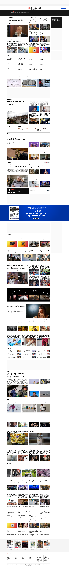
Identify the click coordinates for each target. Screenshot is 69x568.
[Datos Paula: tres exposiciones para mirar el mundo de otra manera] (29, 408)
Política (4, 4)
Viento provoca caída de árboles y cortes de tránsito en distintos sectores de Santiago (34, 58)
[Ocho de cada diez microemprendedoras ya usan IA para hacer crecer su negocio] (23, 458)
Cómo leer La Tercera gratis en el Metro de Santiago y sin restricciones (43, 251)
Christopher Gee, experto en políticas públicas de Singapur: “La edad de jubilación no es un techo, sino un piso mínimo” (14, 466)
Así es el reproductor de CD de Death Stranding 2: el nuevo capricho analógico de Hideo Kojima (23, 237)
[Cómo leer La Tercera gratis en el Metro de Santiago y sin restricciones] (43, 257)
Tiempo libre (9, 429)
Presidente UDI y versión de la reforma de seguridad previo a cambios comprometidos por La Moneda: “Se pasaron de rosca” (33, 68)
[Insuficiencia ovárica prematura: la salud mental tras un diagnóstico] (43, 408)
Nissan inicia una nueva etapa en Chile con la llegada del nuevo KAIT (22, 481)
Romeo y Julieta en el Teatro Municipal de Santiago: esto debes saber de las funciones (17, 432)
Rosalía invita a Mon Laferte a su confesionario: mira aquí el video (23, 517)
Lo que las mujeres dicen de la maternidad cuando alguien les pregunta (13, 402)
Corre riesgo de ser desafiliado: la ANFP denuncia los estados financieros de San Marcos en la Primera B (45, 267)
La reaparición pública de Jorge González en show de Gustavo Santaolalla (34, 291)
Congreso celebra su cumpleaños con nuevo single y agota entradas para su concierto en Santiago (11, 321)
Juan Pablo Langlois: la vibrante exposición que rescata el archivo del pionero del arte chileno (11, 417)
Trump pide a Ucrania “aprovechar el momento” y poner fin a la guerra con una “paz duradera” (45, 33)
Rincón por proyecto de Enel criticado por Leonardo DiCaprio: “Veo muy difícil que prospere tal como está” (12, 68)
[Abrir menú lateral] (1, 8)
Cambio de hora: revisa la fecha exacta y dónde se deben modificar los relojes (28, 251)
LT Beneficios (28, 4)
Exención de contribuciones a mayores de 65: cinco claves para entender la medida (17, 166)
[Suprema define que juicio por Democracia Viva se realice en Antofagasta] (12, 502)
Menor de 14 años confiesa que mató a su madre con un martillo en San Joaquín (45, 114)
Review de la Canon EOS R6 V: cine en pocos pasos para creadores (12, 237)
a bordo (41, 175)
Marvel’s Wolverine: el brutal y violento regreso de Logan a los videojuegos (34, 320)
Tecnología (12, 4)
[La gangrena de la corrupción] (27, 128)
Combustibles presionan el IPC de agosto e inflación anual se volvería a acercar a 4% (43, 76)
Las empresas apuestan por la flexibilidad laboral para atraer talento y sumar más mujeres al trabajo (45, 452)
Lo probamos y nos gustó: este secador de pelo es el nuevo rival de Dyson (45, 530)
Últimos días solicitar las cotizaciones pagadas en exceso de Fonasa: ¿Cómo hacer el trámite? (13, 251)
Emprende (19, 449)
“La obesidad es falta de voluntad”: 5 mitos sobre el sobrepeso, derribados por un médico (43, 336)
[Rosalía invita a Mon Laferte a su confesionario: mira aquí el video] (23, 525)
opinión (30, 175)
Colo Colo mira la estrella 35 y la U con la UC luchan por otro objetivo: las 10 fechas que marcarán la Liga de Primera (45, 278)
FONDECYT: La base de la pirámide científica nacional (34, 177)
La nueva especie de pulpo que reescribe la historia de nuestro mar (45, 165)
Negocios (9, 4)
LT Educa (35, 4)
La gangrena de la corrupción (31, 128)
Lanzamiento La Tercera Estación (44, 481)
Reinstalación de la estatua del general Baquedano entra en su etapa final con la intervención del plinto (45, 19)
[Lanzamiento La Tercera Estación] (45, 487)
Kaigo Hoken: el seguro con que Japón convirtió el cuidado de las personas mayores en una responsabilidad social (43, 466)
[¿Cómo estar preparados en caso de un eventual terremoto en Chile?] (23, 297)
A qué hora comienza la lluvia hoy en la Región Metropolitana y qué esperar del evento (12, 45)
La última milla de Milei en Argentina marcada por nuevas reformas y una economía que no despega (33, 139)
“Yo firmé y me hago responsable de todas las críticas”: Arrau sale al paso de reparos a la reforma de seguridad (34, 63)
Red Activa (41, 449)
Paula (41, 515)
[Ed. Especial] (32, 548)
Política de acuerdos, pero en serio (39, 129)
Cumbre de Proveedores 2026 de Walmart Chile (33, 481)
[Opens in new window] (25, 548)
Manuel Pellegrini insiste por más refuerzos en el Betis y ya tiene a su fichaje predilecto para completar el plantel (34, 278)
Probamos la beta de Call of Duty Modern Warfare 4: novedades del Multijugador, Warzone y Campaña (34, 238)
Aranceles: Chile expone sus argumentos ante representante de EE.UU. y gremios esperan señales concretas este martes (34, 151)
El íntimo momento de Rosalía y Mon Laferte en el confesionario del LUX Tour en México (12, 292)
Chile (8, 493)
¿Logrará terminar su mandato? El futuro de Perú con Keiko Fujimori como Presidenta (44, 178)
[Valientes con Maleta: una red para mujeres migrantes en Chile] (45, 525)
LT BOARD (9, 162)
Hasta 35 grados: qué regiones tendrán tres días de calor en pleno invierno (12, 62)
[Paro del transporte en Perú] (45, 381)
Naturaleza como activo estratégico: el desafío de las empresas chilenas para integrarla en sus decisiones (12, 452)
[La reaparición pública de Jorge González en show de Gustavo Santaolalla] (34, 297)
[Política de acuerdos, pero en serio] (35, 128)
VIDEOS (9, 289)
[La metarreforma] (19, 128)
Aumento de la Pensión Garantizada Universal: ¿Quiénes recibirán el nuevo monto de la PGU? (12, 354)
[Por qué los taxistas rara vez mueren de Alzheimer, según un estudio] (23, 50)
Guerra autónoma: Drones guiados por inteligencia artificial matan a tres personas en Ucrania (44, 387)
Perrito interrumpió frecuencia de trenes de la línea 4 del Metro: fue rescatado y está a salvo (44, 292)
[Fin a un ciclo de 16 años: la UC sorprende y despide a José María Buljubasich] (45, 50)
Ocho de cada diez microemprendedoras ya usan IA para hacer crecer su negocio (23, 452)
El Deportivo (15, 4)
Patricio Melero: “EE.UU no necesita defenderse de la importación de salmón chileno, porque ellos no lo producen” (45, 68)
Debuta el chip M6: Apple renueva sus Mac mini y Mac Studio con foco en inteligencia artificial (34, 45)
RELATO (41, 415)
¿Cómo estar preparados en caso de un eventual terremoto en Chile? (22, 291)
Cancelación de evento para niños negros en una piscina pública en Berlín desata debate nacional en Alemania (28, 77)
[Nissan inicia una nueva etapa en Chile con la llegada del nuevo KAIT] (23, 487)
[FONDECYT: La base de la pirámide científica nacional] (34, 184)
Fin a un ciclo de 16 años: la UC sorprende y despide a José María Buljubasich (45, 44)
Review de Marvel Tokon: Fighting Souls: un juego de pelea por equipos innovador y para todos (12, 535)
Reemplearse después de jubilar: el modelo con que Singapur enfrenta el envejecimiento (28, 466)
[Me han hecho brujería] (45, 424)
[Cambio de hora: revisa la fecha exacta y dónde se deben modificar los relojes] (29, 257)
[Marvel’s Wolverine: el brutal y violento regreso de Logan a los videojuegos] (34, 328)
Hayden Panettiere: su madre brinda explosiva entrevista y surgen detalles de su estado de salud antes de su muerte (22, 321)
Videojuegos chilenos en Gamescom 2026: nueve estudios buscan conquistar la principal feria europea (45, 237)
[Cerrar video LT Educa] (67, 11)
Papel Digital (32, 4)
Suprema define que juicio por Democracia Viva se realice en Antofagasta (12, 495)
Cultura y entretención (21, 515)
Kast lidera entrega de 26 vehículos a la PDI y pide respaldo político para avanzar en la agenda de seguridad (34, 33)
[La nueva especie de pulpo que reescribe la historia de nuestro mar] (45, 171)
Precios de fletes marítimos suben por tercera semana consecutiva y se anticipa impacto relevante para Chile (45, 139)
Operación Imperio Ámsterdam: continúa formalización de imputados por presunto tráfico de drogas (45, 63)
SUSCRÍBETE (36, 218)
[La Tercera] (10, 548)
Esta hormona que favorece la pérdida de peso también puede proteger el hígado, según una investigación (14, 336)
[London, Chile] (39, 439)
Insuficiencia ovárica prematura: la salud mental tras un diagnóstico (43, 402)
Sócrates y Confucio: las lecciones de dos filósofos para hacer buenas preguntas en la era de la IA (34, 166)
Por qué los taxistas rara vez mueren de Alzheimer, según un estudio (23, 44)
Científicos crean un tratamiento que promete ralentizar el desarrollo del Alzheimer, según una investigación (29, 336)
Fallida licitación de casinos (11, 129)
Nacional (6, 4)
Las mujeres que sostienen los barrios (45, 534)
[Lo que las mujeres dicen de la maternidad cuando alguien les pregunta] (14, 408)
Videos (21, 4)
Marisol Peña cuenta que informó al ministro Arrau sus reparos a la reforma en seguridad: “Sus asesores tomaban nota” (23, 68)
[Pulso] (18, 548)
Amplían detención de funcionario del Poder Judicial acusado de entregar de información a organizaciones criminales (45, 58)
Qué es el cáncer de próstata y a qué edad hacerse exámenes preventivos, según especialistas (42, 354)
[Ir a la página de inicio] (34, 8)
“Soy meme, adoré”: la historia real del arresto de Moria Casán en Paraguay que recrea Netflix (16, 307)
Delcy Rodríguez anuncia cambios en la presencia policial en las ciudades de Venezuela (27, 351)
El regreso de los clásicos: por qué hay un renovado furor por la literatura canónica (33, 417)
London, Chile (31, 431)
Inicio (1, 4)
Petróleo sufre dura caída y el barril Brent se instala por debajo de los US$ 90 (27, 357)
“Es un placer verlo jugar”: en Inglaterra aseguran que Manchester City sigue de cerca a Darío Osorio (34, 267)
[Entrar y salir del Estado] (44, 128)
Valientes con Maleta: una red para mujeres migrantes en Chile (45, 517)
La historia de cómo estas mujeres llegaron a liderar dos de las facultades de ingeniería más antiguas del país (34, 452)
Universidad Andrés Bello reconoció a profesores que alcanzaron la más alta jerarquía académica (12, 482)
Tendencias (30, 493)
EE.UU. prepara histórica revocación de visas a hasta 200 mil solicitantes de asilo (34, 387)
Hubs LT (8, 447)
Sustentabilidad (9, 449)
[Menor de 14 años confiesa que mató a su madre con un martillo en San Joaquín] (45, 121)
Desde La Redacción (10, 17)
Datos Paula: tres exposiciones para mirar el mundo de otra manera (28, 402)
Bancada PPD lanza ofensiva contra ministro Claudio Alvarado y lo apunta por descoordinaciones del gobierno (23, 58)
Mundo (19, 4)
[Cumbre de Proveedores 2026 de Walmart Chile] (34, 487)
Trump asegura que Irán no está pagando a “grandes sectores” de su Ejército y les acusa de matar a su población (34, 535)
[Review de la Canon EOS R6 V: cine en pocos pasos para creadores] (12, 244)
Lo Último (24, 4)
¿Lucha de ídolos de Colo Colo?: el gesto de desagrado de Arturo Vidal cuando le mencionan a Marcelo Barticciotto (17, 267)
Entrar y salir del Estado (47, 128)
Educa (30, 449)
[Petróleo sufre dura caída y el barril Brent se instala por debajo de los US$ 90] (34, 357)
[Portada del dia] (14, 219)
